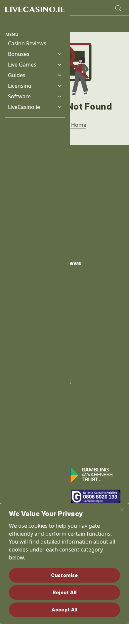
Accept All (64, 609)
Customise (64, 575)
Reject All (65, 592)
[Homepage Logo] (35, 15)
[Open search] (118, 8)
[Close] (122, 509)
